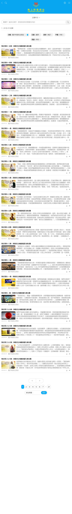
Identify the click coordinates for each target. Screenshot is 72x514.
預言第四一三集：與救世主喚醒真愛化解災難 (16, 79)
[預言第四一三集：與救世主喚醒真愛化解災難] (8, 85)
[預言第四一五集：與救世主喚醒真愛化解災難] (8, 52)
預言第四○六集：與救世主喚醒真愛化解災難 (16, 194)
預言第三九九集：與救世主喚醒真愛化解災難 (16, 309)
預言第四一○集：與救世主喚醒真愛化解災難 (16, 128)
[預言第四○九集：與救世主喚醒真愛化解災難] (8, 151)
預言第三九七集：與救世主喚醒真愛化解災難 (16, 342)
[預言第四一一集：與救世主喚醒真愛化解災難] (8, 118)
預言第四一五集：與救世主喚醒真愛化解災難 (16, 46)
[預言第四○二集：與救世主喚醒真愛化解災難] (8, 266)
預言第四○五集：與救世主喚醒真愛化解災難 (16, 211)
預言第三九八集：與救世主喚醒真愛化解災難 (16, 326)
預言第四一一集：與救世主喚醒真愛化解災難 (16, 112)
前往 (43, 392)
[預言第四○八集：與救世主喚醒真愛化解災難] (8, 167)
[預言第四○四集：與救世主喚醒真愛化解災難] (8, 233)
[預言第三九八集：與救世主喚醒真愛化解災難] (8, 332)
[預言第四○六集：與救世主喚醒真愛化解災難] (8, 200)
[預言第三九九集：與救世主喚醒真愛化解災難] (8, 315)
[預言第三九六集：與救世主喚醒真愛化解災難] (8, 365)
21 (49, 387)
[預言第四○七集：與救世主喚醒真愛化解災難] (8, 184)
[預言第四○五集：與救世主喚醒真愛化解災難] (8, 217)
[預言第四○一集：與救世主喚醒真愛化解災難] (8, 282)
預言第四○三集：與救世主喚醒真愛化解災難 (16, 244)
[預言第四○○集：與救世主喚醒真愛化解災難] (8, 299)
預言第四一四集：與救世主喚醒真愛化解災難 (16, 63)
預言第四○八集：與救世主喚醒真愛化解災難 (16, 161)
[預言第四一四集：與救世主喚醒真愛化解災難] (8, 69)
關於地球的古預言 (13, 57)
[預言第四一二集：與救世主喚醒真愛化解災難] (8, 101)
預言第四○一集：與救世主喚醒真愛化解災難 (16, 277)
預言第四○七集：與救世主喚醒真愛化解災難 (16, 178)
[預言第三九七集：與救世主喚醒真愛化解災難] (8, 348)
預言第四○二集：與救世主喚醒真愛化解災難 (16, 260)
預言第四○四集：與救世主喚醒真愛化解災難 (16, 227)
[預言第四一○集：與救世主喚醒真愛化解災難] (8, 134)
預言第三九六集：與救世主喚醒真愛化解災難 (16, 359)
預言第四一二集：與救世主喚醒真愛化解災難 (16, 95)
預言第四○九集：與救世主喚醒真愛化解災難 (16, 145)
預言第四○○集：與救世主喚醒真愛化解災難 (15, 293)
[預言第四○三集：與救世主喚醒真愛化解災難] (8, 250)
